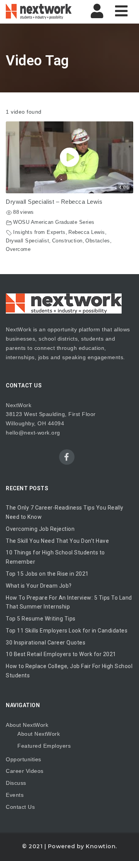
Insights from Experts (39, 232)
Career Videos (25, 771)
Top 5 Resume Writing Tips (41, 618)
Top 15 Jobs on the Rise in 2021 (47, 574)
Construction (67, 241)
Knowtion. (101, 846)
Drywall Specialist (27, 241)
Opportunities (23, 759)
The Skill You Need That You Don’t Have (57, 541)
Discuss (16, 783)
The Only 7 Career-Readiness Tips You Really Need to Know (65, 512)
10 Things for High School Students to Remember (55, 557)
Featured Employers (44, 746)
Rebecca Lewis (86, 232)
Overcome (18, 249)
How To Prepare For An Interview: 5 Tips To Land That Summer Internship (69, 602)
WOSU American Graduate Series (54, 222)
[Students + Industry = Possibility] (38, 11)
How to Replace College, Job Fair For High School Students (69, 671)
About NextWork (27, 725)
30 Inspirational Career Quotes (45, 642)
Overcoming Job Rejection (40, 529)
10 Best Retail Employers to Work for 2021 (61, 654)
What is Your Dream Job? (39, 586)
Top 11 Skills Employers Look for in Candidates (66, 630)
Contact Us (20, 807)
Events (15, 795)
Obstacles (97, 241)
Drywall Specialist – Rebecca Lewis (54, 201)
